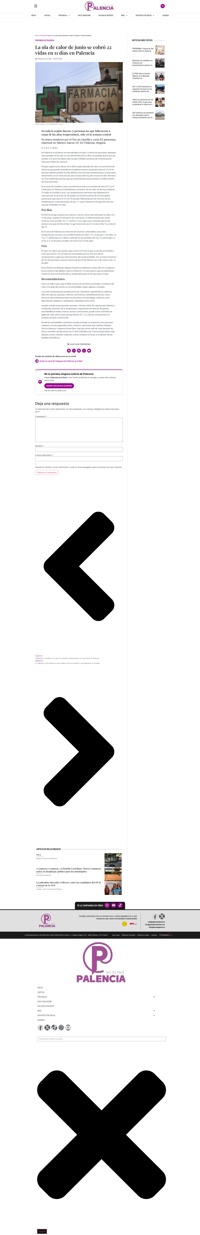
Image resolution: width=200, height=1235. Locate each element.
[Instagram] (61, 1027)
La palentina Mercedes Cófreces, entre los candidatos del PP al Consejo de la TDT (68, 884)
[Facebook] (155, 916)
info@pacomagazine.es (157, 927)
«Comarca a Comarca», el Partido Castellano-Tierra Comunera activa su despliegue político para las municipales (68, 870)
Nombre (39, 446)
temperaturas (85, 344)
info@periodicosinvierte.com (155, 925)
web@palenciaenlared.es (156, 922)
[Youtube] (68, 1027)
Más (123, 15)
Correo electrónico (44, 455)
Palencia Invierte (105, 15)
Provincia (62, 15)
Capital (47, 15)
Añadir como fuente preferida (59, 386)
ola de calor (74, 344)
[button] (69, 351)
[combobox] (101, 1039)
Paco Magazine (84, 15)
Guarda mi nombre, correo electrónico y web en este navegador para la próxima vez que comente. (78, 467)
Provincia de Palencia (46, 35)
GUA (38, 854)
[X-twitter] (162, 916)
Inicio (33, 15)
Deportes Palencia (144, 15)
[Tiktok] (54, 1027)
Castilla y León (41, 889)
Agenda (165, 15)
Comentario (41, 416)
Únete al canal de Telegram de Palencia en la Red (61, 361)
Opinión (38, 858)
